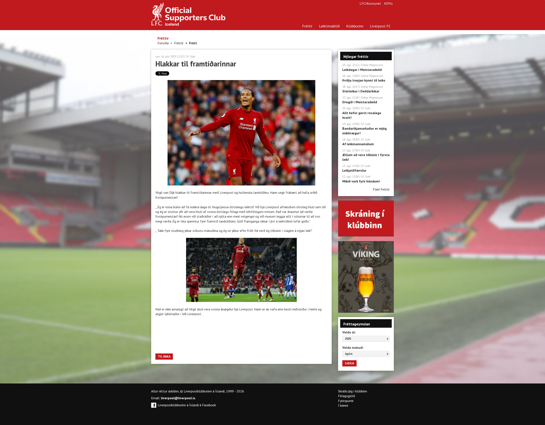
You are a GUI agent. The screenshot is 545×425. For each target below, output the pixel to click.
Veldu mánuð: (353, 347)
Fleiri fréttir (381, 189)
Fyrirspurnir (346, 401)
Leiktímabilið (329, 26)
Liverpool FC (380, 26)
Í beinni (343, 405)
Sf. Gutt (190, 56)
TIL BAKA (164, 356)
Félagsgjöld (346, 396)
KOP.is (388, 3)
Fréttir (307, 26)
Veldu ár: (349, 332)
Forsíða (163, 43)
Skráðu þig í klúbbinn (352, 391)
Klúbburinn (354, 26)
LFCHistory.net (370, 3)
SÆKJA (349, 363)
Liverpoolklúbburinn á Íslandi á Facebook (187, 405)
